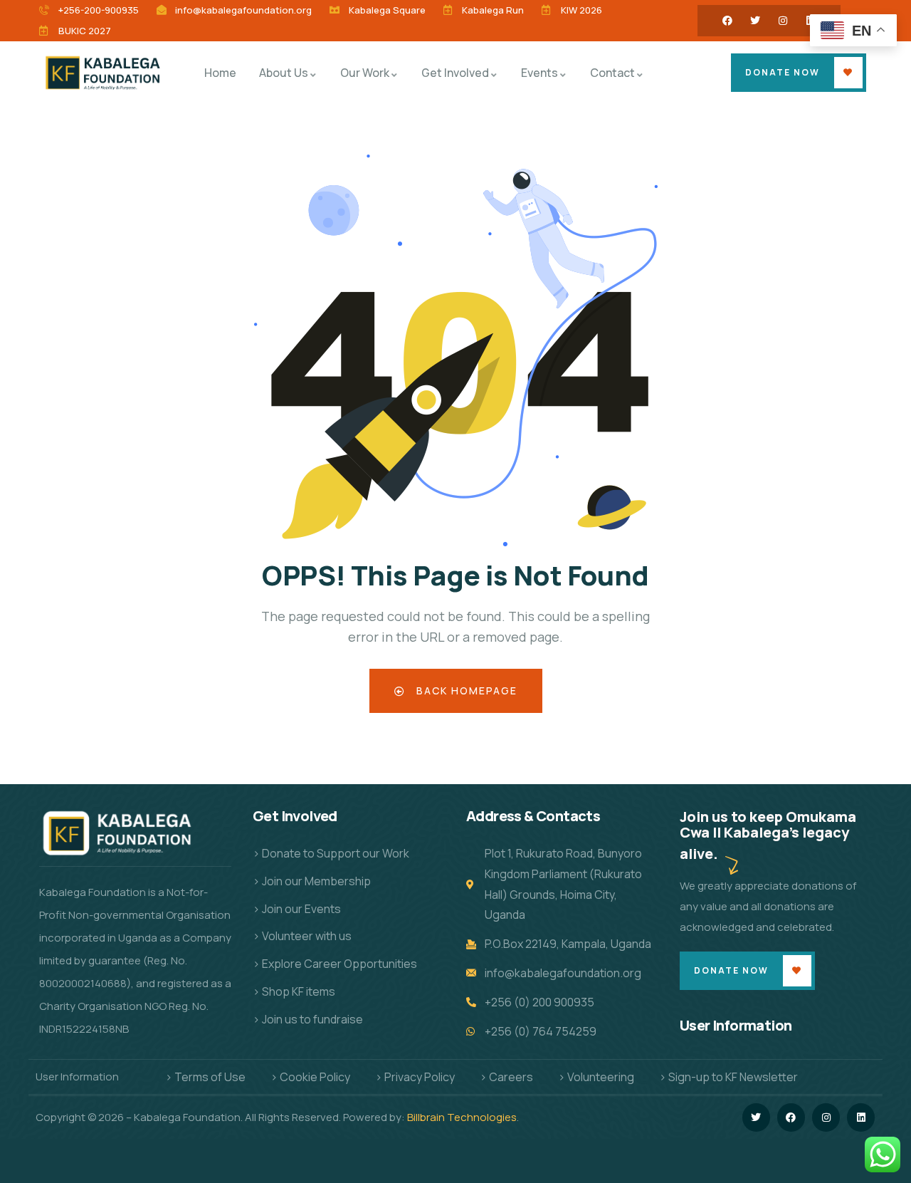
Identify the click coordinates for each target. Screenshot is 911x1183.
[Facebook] (727, 21)
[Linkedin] (861, 1117)
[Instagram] (783, 21)
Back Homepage (465, 690)
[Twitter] (755, 21)
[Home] (105, 72)
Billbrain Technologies (462, 1117)
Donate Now (782, 72)
